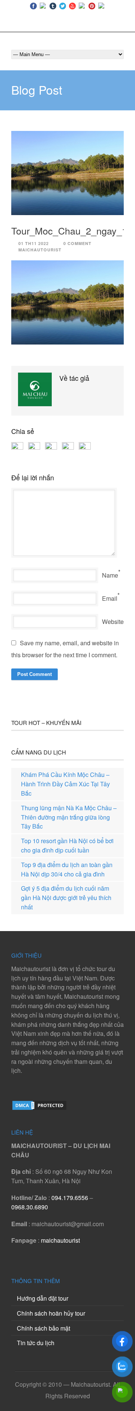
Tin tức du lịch (35, 1342)
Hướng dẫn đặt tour (42, 1298)
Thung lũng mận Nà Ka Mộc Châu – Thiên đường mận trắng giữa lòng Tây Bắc (69, 817)
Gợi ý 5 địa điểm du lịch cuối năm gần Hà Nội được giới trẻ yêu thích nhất (66, 897)
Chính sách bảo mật (43, 1328)
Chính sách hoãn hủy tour (51, 1313)
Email (109, 598)
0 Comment (77, 243)
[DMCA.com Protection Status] (39, 1108)
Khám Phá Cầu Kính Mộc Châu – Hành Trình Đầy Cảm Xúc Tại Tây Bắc (65, 784)
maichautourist (60, 1240)
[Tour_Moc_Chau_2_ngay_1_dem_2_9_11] (67, 173)
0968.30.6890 (29, 1207)
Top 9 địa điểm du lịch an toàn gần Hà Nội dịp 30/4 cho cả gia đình (66, 869)
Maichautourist (40, 249)
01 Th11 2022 (33, 243)
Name (110, 575)
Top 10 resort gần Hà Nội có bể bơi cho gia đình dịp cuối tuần (67, 845)
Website (113, 621)
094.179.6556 (69, 1197)
